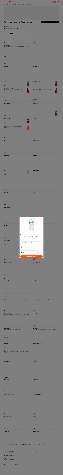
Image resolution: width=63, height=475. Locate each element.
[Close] (42, 218)
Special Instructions (24, 239)
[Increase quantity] (41, 252)
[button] (31, 224)
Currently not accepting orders (31, 256)
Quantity (22, 252)
